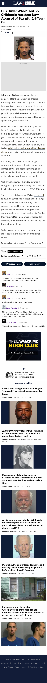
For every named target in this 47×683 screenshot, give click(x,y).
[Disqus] (23, 299)
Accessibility (24, 663)
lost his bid (39, 195)
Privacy (14, 663)
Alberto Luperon (9, 439)
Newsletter (5, 663)
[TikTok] (28, 256)
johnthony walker (15, 251)
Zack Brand (25, 439)
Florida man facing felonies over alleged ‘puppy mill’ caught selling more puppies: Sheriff (22, 391)
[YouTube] (23, 256)
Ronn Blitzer (6, 26)
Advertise (34, 659)
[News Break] (40, 256)
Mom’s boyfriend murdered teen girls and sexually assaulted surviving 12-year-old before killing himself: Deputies (23, 568)
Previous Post (13, 264)
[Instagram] (30, 256)
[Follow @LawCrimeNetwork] (35, 256)
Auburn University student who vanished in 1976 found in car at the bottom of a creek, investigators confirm (22, 433)
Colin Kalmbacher (9, 531)
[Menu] (3, 3)
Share (7, 33)
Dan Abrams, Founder (38, 667)
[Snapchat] (38, 256)
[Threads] (32, 256)
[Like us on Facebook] (25, 256)
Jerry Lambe (7, 397)
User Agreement (37, 663)
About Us (25, 659)
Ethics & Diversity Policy (10, 667)
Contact (24, 667)
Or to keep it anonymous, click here (24, 376)
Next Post (34, 264)
